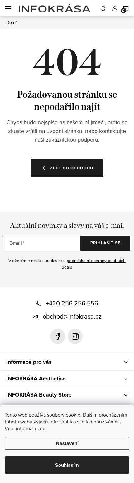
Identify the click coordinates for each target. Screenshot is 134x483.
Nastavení (67, 443)
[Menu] (8, 8)
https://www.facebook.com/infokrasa (57, 336)
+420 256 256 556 (72, 303)
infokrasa (75, 336)
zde (41, 428)
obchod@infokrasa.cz (72, 316)
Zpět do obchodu (71, 168)
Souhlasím (67, 465)
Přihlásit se (105, 243)
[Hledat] (103, 8)
